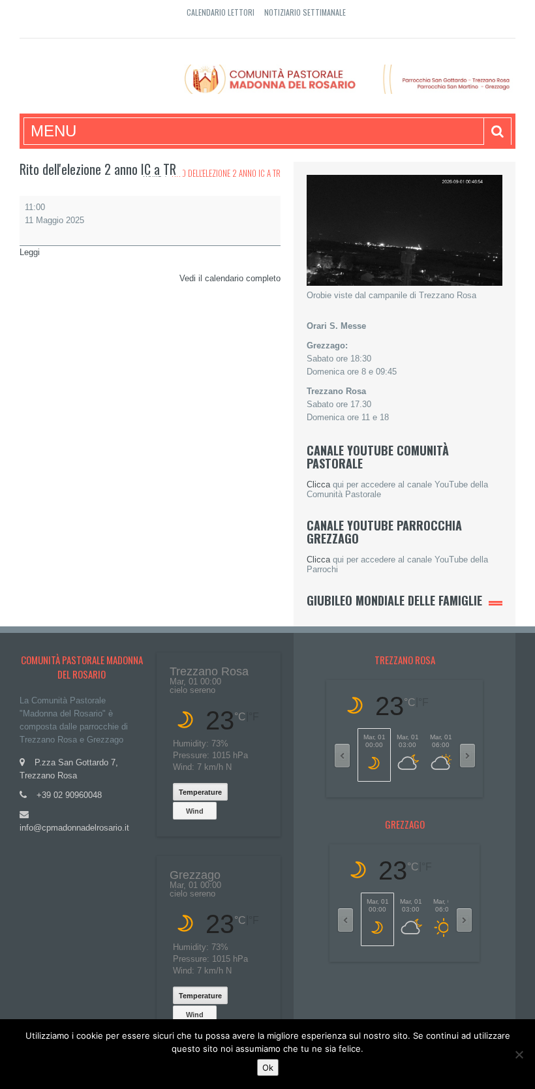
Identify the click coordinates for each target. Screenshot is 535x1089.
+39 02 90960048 (69, 795)
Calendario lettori (220, 12)
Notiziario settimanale (305, 12)
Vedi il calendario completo (230, 278)
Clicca (318, 484)
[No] (518, 1054)
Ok (267, 1067)
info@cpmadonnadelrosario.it (74, 828)
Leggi (30, 252)
